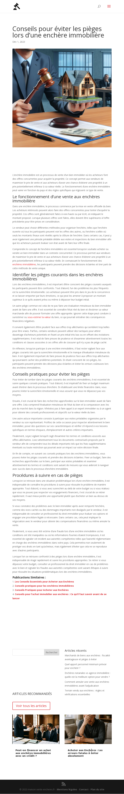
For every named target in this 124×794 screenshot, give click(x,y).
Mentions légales (67, 789)
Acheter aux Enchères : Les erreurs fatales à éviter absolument (85, 753)
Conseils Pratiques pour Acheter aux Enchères (42, 589)
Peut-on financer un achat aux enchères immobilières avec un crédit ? (33, 753)
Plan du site (97, 789)
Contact (83, 789)
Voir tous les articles (31, 706)
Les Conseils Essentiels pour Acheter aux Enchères (44, 581)
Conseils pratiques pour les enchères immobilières (44, 585)
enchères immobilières (24, 264)
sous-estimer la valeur (39, 317)
